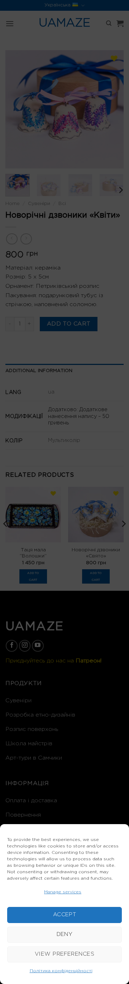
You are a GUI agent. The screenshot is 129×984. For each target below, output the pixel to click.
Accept (64, 914)
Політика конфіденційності (61, 971)
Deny (65, 934)
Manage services (62, 892)
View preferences (64, 954)
